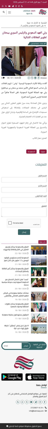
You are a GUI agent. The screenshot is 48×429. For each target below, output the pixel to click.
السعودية (31, 151)
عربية (28, 22)
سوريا (43, 151)
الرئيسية (44, 22)
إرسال (24, 232)
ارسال (26, 345)
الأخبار (36, 22)
